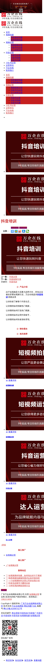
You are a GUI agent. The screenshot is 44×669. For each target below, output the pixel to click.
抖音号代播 (16, 60)
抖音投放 (24, 613)
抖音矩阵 (7, 616)
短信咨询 (19, 660)
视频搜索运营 (16, 45)
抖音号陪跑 (16, 58)
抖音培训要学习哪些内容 (19, 583)
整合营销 (16, 613)
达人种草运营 (16, 50)
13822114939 (6, 599)
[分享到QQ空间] (16, 231)
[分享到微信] (27, 231)
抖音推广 (32, 613)
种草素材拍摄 (16, 37)
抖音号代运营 (16, 47)
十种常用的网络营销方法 (19, 586)
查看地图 (38, 660)
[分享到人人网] (23, 231)
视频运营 (10, 42)
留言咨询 (15, 228)
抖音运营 (10, 53)
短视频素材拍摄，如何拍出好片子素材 (25, 576)
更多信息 (23, 228)
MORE (4, 590)
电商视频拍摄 (16, 40)
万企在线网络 (17, 606)
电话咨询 (10, 660)
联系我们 (10, 70)
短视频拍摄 (25, 616)
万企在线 (10, 68)
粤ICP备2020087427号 (12, 609)
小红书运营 (11, 63)
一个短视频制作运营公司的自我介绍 (24, 581)
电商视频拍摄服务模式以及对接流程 (24, 578)
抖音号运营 (16, 55)
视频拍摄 (10, 35)
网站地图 (28, 606)
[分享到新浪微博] (20, 231)
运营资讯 (10, 65)
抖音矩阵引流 (15, 279)
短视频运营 (11, 555)
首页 (8, 32)
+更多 (3, 545)
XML (34, 606)
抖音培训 (13, 282)
